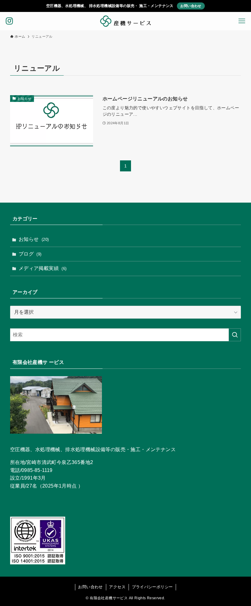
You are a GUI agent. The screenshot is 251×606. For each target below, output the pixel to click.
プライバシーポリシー (152, 587)
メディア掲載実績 (43, 268)
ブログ (30, 253)
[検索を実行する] (235, 334)
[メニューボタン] (242, 21)
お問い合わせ (190, 6)
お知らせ (34, 239)
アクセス (117, 587)
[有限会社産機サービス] (125, 21)
